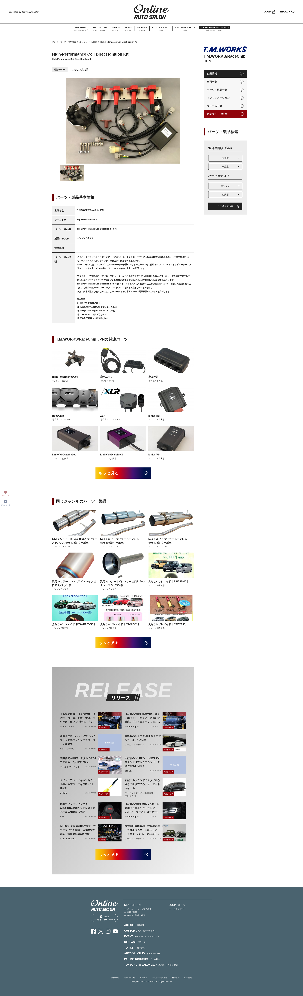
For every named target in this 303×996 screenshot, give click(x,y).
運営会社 (143, 977)
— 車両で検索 (130, 912)
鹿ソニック (106, 376)
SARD (63, 816)
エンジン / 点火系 (79, 69)
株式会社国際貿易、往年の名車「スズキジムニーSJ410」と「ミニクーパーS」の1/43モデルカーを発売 (142, 830)
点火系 (94, 42)
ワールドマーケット (135, 745)
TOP (54, 42)
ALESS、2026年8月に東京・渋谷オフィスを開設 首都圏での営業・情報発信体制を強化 (78, 830)
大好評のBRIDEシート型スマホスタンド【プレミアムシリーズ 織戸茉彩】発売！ (142, 762)
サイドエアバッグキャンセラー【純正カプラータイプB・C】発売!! (77, 784)
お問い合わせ (129, 977)
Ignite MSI (154, 415)
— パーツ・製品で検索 (134, 915)
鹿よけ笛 (153, 376)
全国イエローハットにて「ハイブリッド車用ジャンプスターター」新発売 (77, 740)
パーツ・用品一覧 (217, 89)
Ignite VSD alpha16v (64, 454)
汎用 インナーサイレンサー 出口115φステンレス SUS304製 (122, 583)
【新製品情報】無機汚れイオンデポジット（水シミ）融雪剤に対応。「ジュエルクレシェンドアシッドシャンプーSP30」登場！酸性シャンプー (142, 718)
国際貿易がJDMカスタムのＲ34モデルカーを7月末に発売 (78, 760)
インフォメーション (218, 97)
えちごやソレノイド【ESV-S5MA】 (168, 581)
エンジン (83, 42)
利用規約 (175, 977)
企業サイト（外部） (218, 114)
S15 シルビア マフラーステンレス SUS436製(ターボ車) (167, 541)
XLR (102, 415)
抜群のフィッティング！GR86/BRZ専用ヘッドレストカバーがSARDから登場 (77, 808)
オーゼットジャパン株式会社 (139, 793)
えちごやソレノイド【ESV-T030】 (168, 624)
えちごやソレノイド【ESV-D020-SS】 (74, 624)
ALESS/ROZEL (68, 838)
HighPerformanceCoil (65, 376)
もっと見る (109, 473)
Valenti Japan (67, 726)
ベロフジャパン (67, 749)
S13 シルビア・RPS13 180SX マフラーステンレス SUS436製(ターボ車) (74, 541)
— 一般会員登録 (176, 909)
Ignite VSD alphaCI (111, 454)
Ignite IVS (154, 454)
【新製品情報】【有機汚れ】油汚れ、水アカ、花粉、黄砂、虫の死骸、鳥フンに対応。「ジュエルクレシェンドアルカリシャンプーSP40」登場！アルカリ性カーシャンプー (77, 718)
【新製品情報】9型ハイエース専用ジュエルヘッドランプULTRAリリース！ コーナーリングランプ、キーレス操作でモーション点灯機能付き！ (142, 808)
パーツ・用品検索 (68, 42)
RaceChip (58, 415)
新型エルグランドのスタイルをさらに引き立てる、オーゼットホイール (142, 784)
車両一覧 (212, 81)
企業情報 (212, 73)
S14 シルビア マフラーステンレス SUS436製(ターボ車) (119, 541)
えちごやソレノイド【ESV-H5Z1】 (120, 624)
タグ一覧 (115, 977)
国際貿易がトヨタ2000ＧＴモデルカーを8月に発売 (143, 738)
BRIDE (128, 771)
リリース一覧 (214, 106)
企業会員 (188, 977)
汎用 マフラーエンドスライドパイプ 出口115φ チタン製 (74, 583)
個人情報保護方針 (159, 977)
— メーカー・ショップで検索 (138, 909)
